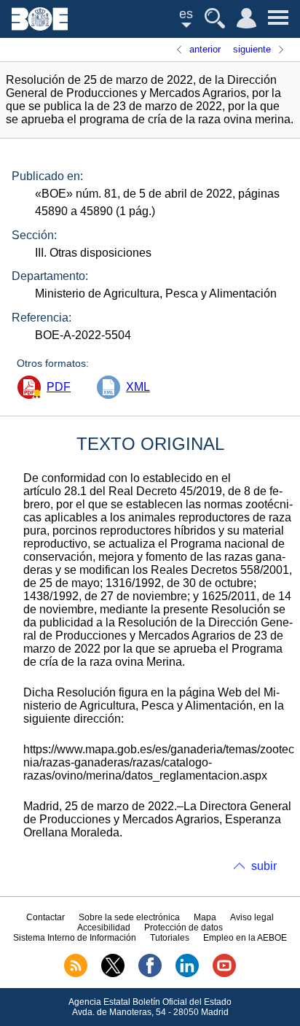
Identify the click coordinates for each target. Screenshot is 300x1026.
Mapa (205, 917)
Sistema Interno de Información (74, 938)
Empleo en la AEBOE (245, 938)
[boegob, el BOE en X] (113, 974)
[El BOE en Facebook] (150, 974)
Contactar (45, 917)
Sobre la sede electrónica (129, 917)
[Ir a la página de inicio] (40, 26)
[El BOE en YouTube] (224, 974)
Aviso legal (252, 917)
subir (264, 866)
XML (138, 387)
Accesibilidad (103, 927)
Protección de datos (183, 927)
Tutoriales (169, 938)
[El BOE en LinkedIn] (187, 974)
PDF (59, 387)
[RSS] (75, 974)
